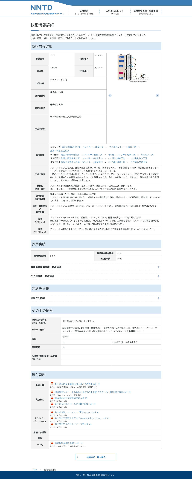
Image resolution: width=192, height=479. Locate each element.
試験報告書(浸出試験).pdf (67, 443)
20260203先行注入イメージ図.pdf (71, 424)
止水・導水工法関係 (59, 150)
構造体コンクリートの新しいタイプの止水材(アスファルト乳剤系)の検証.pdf (91, 392)
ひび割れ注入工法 (139, 158)
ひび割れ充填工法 (139, 162)
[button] (110, 95)
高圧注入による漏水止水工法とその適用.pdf (75, 384)
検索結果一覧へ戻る (96, 457)
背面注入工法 (147, 154)
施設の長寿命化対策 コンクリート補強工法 (82, 147)
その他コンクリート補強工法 (122, 147)
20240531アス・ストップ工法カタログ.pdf (75, 412)
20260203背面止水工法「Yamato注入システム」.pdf (80, 418)
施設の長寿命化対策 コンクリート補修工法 (81, 154)
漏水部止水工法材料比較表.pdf (69, 398)
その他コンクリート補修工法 (121, 154)
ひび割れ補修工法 (116, 158)
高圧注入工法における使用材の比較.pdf (73, 404)
